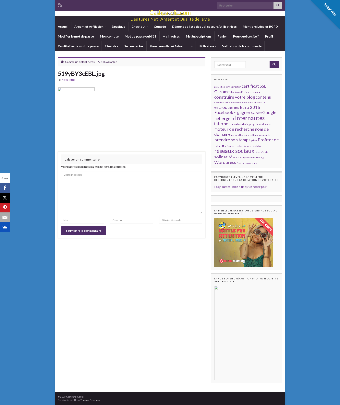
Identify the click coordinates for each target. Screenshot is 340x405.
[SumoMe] (5, 227)
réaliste (247, 146)
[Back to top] (331, 396)
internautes (250, 117)
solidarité (223, 156)
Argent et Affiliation (89, 26)
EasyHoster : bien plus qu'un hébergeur (240, 186)
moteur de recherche (234, 129)
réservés (259, 152)
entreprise (259, 102)
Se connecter (133, 46)
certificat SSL (254, 86)
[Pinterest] (5, 207)
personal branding (240, 135)
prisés (254, 140)
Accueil (63, 26)
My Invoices (171, 36)
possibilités (264, 135)
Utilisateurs (207, 46)
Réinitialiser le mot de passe (78, 46)
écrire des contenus (247, 163)
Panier (222, 36)
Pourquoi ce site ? (246, 36)
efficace (249, 102)
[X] (5, 198)
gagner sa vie (249, 112)
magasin (254, 124)
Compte (160, 26)
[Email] (5, 217)
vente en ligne (240, 157)
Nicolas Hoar (68, 79)
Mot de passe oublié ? (140, 36)
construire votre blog (234, 97)
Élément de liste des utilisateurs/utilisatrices (204, 26)
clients (233, 92)
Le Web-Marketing (240, 124)
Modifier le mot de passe (76, 36)
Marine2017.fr (266, 124)
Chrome (222, 91)
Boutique (118, 26)
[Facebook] (5, 188)
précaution (230, 146)
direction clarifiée (223, 102)
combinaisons (243, 92)
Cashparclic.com (170, 12)
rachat (239, 146)
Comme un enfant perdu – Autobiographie (91, 61)
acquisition (219, 86)
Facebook (223, 112)
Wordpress (225, 162)
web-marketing (256, 157)
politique (254, 135)
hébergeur (224, 118)
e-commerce (238, 102)
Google (269, 112)
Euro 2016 (250, 107)
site (266, 152)
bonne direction (233, 86)
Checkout (138, 26)
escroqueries (226, 107)
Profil (269, 36)
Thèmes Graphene (90, 400)
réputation (256, 146)
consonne (256, 92)
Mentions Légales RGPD (260, 26)
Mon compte (109, 36)
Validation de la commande (241, 46)
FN (235, 113)
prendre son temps (232, 139)
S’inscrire (111, 46)
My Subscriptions (199, 36)
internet (222, 123)
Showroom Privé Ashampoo (170, 46)
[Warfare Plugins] (243, 242)
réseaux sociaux (234, 150)
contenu (263, 97)
